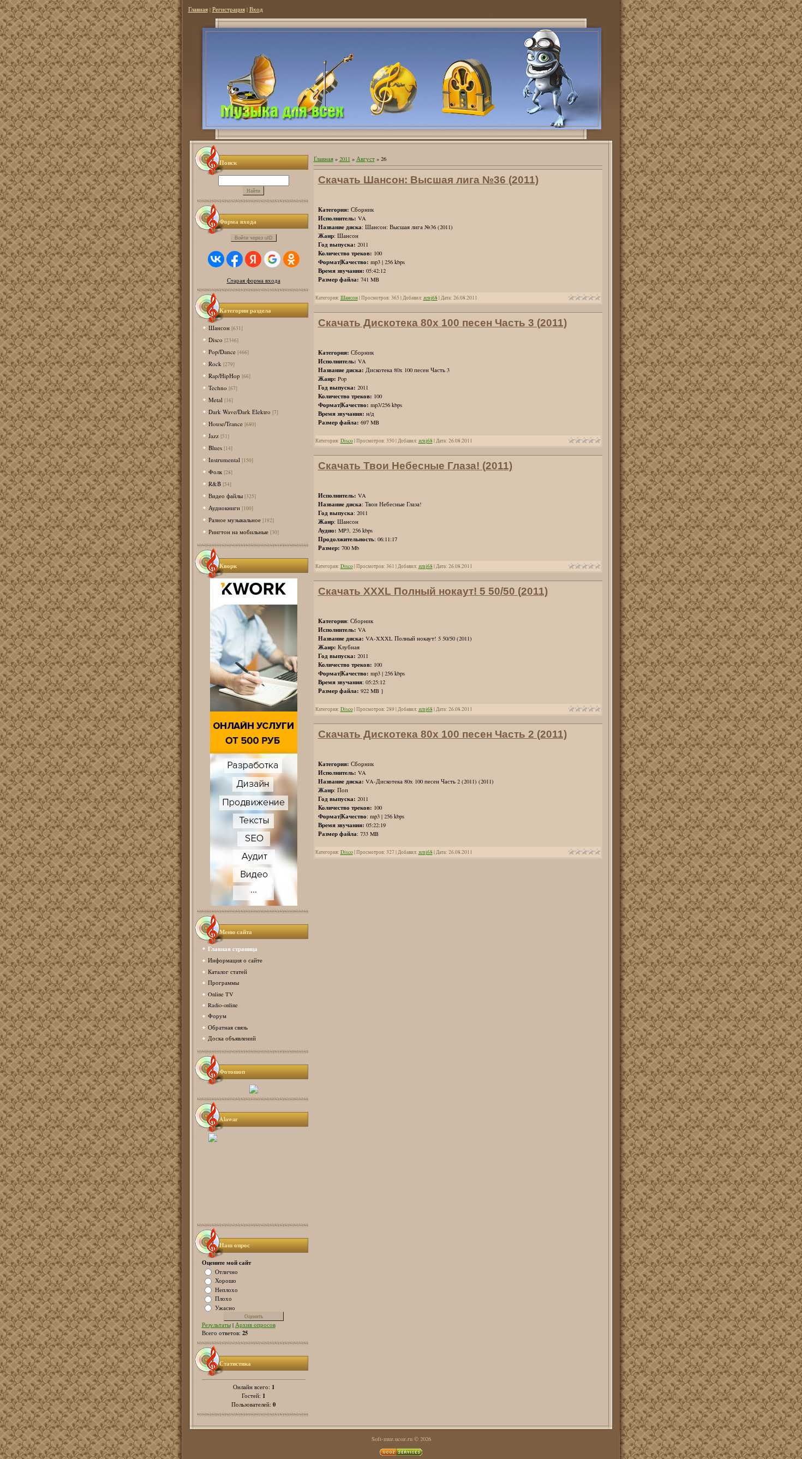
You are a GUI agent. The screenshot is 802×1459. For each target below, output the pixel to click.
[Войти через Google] (272, 259)
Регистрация (228, 9)
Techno (217, 388)
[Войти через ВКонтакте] (216, 259)
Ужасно (225, 1307)
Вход (256, 9)
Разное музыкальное (234, 520)
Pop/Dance (222, 352)
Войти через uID (254, 238)
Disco (215, 340)
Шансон (219, 328)
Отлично (226, 1271)
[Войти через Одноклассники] (291, 259)
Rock (215, 364)
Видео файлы (225, 496)
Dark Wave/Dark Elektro (239, 412)
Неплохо (226, 1289)
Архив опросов (255, 1325)
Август (365, 159)
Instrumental (224, 460)
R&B (214, 484)
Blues (215, 448)
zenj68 (430, 297)
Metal (215, 400)
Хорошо (225, 1280)
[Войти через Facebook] (234, 259)
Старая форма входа (253, 280)
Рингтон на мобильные (238, 532)
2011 (344, 159)
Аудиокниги (224, 508)
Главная (198, 9)
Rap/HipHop (224, 376)
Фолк (215, 472)
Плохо (223, 1298)
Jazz (213, 436)
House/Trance (225, 424)
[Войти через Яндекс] (253, 259)
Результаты (216, 1325)
